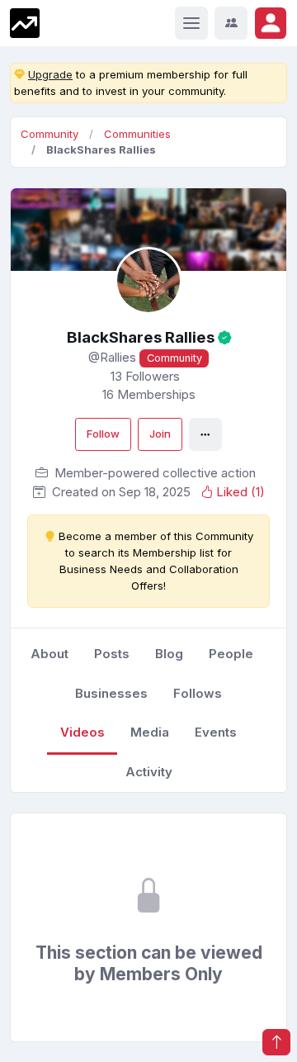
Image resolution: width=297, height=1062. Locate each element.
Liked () (240, 492)
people (231, 653)
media (149, 732)
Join (160, 433)
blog (169, 653)
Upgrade (50, 74)
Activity (148, 772)
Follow (103, 433)
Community (49, 133)
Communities (137, 133)
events (216, 732)
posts (112, 653)
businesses (111, 693)
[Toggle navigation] (191, 23)
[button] (270, 23)
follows (197, 693)
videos (82, 732)
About (49, 653)
